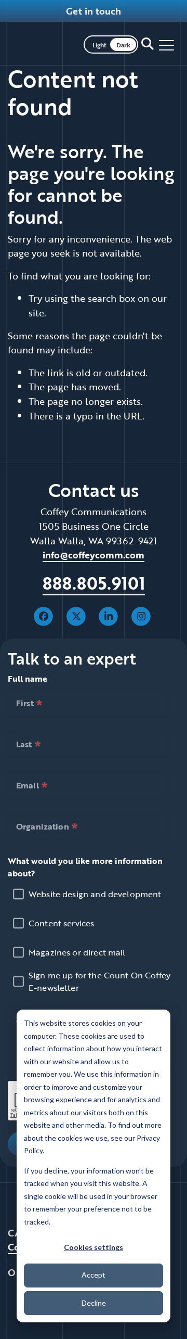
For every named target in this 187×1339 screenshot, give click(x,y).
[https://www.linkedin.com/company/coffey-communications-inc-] (109, 615)
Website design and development (95, 894)
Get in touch (93, 11)
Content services (61, 923)
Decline (94, 1302)
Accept (93, 1274)
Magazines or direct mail (77, 952)
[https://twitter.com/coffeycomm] (76, 615)
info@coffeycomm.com (93, 554)
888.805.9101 (94, 583)
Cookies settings (93, 1247)
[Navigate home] (44, 43)
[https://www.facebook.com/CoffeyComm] (44, 615)
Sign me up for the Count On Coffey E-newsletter (99, 981)
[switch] (111, 43)
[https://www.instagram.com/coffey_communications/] (141, 615)
